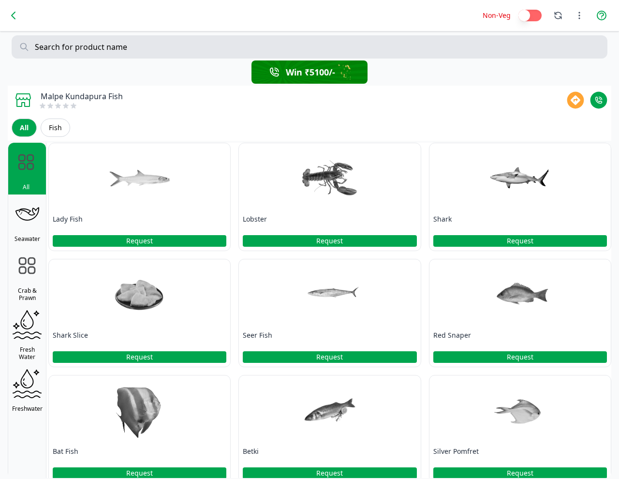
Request (139, 240)
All (24, 127)
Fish (55, 127)
